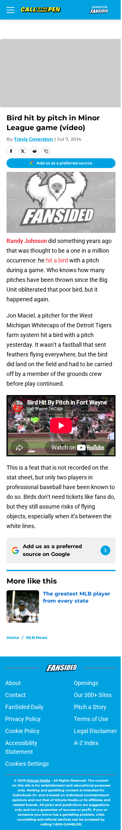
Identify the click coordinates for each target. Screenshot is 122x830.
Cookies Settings (27, 763)
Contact (15, 695)
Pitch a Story (90, 707)
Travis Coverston (33, 139)
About (13, 683)
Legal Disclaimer (95, 731)
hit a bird (57, 260)
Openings (86, 683)
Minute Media (38, 780)
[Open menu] (10, 10)
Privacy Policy (23, 719)
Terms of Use (91, 719)
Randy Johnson (27, 240)
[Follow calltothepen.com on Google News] (105, 550)
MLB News (36, 637)
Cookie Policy (22, 731)
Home (13, 637)
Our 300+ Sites (93, 695)
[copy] (46, 151)
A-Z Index (86, 743)
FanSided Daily (24, 707)
